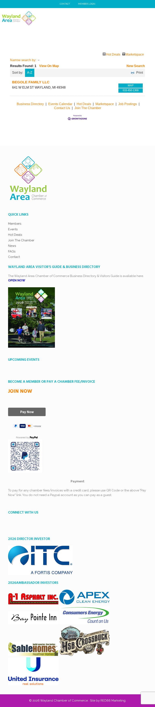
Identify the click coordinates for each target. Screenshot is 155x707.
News (12, 246)
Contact (65, 4)
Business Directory (30, 104)
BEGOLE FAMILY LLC (30, 82)
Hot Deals (113, 54)
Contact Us (62, 108)
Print (139, 72)
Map (131, 85)
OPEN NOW (16, 280)
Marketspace (135, 54)
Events (13, 229)
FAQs (11, 251)
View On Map (49, 66)
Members (14, 223)
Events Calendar (60, 104)
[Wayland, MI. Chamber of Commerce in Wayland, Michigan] (19, 18)
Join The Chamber (87, 108)
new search (136, 66)
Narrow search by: (23, 60)
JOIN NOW (20, 392)
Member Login (86, 4)
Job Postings (127, 104)
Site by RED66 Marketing (108, 700)
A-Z (29, 72)
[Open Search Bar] (140, 18)
